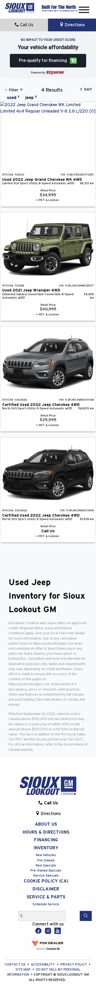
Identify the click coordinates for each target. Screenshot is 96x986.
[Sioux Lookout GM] (19, 7)
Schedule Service (46, 904)
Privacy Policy (74, 964)
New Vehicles (46, 855)
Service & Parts (46, 897)
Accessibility (43, 964)
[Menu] (84, 11)
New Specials (46, 865)
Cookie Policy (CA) (46, 881)
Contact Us (15, 964)
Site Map (23, 969)
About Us (46, 824)
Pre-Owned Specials (45, 870)
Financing (46, 840)
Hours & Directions (46, 832)
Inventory (45, 848)
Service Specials (46, 875)
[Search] (86, 916)
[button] (48, 60)
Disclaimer (46, 889)
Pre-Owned (45, 860)
